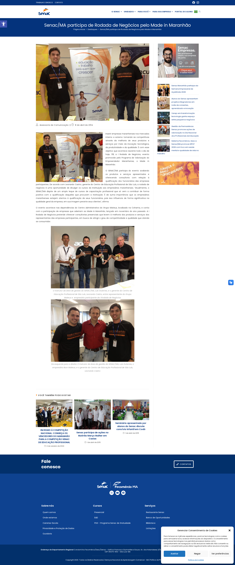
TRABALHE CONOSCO (44, 2)
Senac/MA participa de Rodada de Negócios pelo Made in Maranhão (131, 29)
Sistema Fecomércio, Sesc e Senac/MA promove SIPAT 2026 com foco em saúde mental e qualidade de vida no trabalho (178, 147)
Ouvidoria (47, 533)
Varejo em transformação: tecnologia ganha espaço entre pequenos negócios (183, 116)
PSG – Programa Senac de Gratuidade (112, 523)
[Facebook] (123, 493)
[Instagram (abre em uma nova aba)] (197, 2)
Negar (197, 553)
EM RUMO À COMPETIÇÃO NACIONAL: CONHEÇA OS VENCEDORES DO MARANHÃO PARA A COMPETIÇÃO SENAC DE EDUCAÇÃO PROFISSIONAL (54, 436)
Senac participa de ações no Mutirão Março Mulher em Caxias (92, 435)
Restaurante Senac (155, 512)
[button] (3, 24)
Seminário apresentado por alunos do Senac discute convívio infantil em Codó (130, 426)
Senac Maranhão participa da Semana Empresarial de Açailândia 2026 (184, 88)
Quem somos (49, 512)
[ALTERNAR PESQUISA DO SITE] (199, 12)
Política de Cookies (196, 560)
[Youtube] (117, 493)
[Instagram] (111, 493)
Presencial (99, 512)
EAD (96, 517)
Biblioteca (150, 523)
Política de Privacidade (159, 560)
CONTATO (59, 2)
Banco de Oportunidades (158, 517)
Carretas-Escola (50, 523)
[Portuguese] (196, 12)
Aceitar (174, 553)
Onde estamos (50, 517)
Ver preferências (220, 553)
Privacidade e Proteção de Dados (58, 528)
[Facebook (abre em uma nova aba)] (193, 2)
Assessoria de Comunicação (54, 125)
